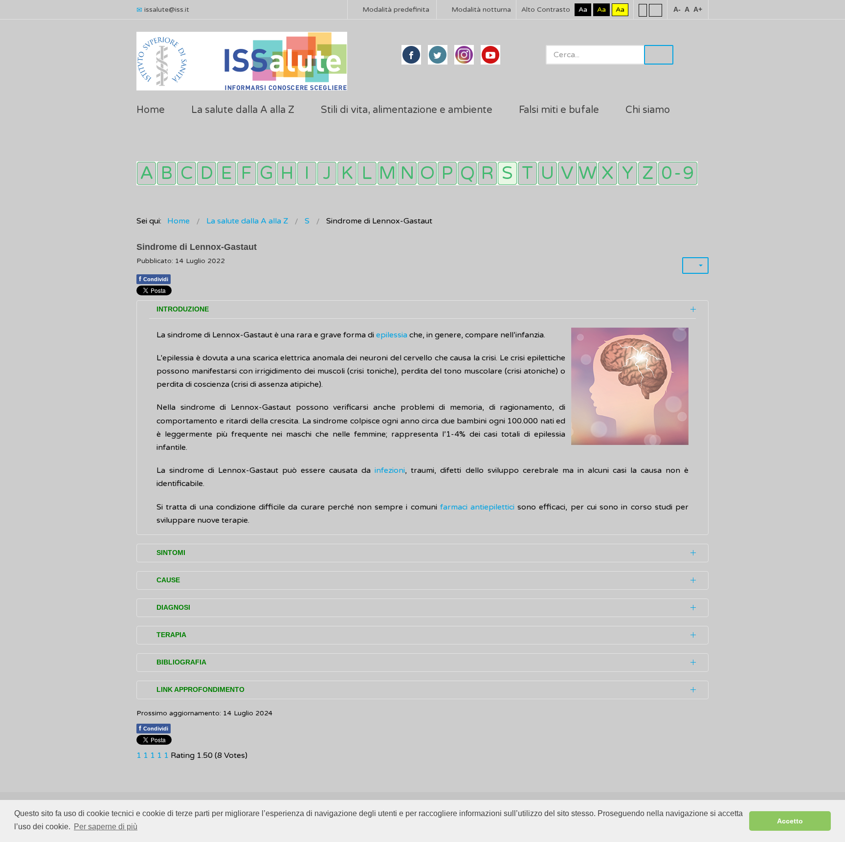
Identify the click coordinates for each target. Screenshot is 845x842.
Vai (658, 55)
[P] (447, 173)
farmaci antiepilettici (477, 507)
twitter (437, 55)
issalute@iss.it (166, 9)
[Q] (467, 173)
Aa (582, 9)
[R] (487, 173)
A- (677, 9)
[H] (287, 173)
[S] (507, 173)
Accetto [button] (790, 821)
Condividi (153, 279)
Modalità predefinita (394, 9)
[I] (307, 173)
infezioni (390, 470)
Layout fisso (643, 9)
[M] (387, 173)
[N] (407, 173)
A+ (697, 9)
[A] (146, 173)
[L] (367, 173)
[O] (427, 173)
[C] (187, 173)
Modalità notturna (480, 9)
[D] (207, 173)
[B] (166, 173)
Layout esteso (655, 9)
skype (490, 55)
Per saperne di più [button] (105, 826)
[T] (527, 173)
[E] (227, 173)
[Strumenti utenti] (695, 265)
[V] (567, 173)
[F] (247, 173)
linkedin (464, 55)
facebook (411, 55)
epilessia (392, 335)
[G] (267, 173)
